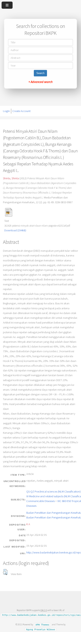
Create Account (21, 111)
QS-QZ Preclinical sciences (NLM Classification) (53, 491)
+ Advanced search (40, 82)
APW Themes (42, 624)
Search (40, 73)
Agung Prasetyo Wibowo (40, 629)
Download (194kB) (15, 230)
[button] (5, 572)
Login (6, 111)
